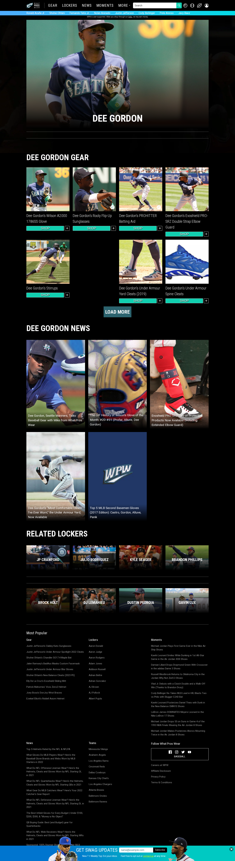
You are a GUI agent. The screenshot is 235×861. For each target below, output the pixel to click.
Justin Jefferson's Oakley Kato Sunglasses (48, 646)
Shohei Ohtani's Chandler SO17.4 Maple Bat (48, 657)
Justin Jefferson (124, 13)
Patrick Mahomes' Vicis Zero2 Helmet (46, 686)
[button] (207, 6)
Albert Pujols (95, 698)
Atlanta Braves (96, 790)
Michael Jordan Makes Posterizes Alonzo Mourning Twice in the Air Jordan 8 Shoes (178, 732)
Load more (117, 312)
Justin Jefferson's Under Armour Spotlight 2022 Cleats (55, 651)
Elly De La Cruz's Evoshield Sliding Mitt (46, 681)
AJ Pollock (94, 692)
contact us (148, 856)
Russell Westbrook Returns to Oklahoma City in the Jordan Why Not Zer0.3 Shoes (178, 676)
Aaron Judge (95, 651)
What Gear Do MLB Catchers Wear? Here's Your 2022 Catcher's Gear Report (54, 792)
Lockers (69, 6)
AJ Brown (94, 686)
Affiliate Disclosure (161, 770)
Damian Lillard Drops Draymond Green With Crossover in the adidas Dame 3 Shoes (179, 666)
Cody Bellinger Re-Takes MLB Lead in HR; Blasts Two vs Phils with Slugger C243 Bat (179, 695)
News (87, 6)
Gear (52, 6)
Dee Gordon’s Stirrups (42, 288)
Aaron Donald (96, 646)
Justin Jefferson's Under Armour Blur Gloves (49, 669)
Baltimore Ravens (98, 801)
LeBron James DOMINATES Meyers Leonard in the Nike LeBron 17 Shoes (177, 714)
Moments (105, 6)
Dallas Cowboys (97, 772)
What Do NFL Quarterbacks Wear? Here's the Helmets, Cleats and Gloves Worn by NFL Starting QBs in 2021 (54, 783)
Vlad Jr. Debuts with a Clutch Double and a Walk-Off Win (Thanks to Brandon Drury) (178, 685)
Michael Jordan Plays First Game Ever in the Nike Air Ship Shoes (178, 648)
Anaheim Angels (97, 754)
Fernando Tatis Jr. (79, 13)
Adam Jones (95, 663)
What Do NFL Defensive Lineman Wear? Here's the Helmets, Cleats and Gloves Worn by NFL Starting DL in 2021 (55, 803)
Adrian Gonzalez (97, 681)
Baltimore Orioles (98, 795)
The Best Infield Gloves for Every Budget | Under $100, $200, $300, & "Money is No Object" (54, 815)
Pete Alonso (167, 13)
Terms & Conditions (161, 782)
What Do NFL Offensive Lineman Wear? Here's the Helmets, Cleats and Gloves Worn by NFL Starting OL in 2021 (54, 772)
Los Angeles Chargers (100, 784)
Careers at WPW (159, 765)
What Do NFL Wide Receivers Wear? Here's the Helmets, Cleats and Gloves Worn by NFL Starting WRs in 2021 (55, 835)
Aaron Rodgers (97, 657)
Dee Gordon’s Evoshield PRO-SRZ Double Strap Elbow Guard (186, 221)
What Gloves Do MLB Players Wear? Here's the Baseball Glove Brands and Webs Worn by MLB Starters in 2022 (50, 758)
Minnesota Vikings (98, 749)
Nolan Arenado (102, 13)
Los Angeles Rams (99, 760)
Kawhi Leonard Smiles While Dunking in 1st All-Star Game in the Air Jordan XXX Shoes (177, 657)
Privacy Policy (158, 776)
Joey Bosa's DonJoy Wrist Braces (44, 692)
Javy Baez (184, 13)
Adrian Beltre (95, 675)
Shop (45, 228)
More (123, 6)
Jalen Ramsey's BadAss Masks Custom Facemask (53, 663)
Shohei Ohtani (57, 13)
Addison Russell (97, 669)
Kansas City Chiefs (99, 778)
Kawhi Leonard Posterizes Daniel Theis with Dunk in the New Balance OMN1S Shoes (178, 704)
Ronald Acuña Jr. (35, 13)
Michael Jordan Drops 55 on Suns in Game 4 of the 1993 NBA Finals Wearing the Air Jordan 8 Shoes (178, 723)
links (130, 17)
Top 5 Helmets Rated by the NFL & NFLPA (48, 749)
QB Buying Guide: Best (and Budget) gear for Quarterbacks (49, 824)
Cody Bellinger (147, 13)
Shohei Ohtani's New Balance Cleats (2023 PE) (50, 675)
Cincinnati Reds (97, 766)
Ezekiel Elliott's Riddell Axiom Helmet (45, 698)
